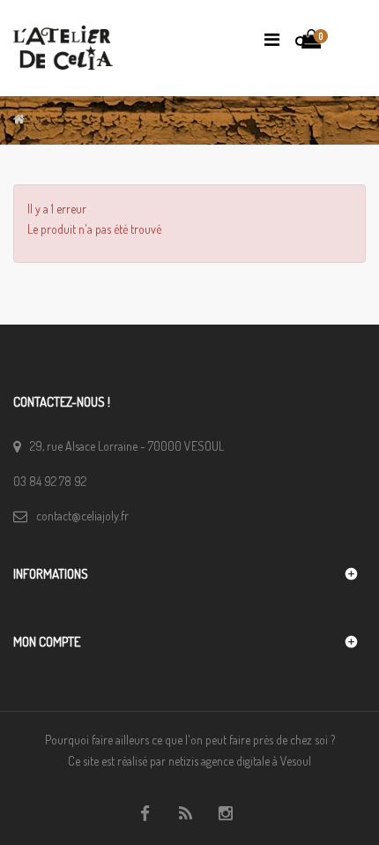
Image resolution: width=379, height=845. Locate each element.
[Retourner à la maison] (19, 118)
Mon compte (46, 641)
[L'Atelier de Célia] (63, 41)
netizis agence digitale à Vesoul (239, 760)
